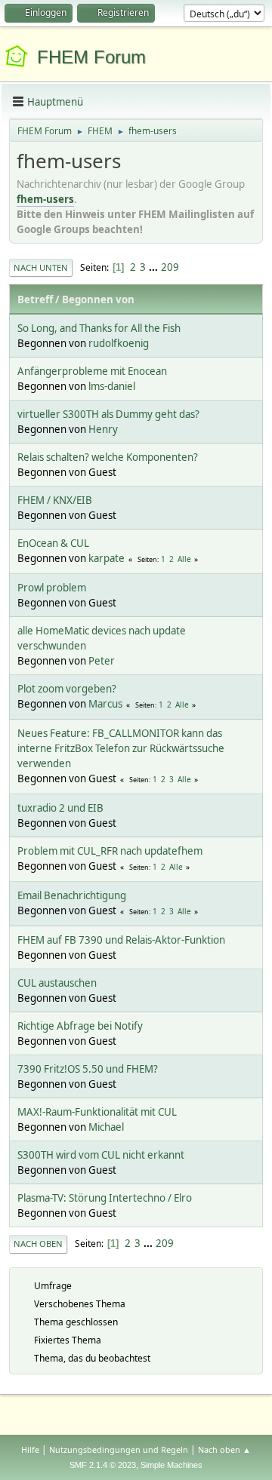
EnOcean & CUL (53, 543)
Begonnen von (98, 299)
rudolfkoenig (118, 343)
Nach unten (41, 267)
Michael (106, 1127)
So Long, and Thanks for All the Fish (99, 328)
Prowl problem (51, 587)
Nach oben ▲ (224, 1449)
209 (170, 267)
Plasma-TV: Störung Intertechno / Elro (104, 1198)
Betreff (35, 299)
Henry (103, 429)
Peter (101, 661)
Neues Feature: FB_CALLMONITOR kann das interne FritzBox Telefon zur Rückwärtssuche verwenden (120, 748)
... (154, 267)
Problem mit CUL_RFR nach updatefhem (109, 851)
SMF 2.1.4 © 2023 (103, 1464)
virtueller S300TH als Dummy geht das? (108, 414)
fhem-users (45, 199)
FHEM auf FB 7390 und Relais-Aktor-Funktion (121, 940)
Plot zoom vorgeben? (66, 688)
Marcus (105, 704)
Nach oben (38, 1243)
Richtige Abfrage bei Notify (80, 1026)
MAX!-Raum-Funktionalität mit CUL (97, 1112)
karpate (106, 558)
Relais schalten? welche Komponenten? (107, 457)
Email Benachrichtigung (71, 895)
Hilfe (30, 1449)
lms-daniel (111, 386)
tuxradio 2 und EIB (60, 808)
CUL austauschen (57, 983)
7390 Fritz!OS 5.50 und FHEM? (87, 1069)
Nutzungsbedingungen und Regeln (118, 1449)
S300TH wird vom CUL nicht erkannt (100, 1155)
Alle (184, 559)
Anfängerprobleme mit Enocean (92, 371)
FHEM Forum (91, 57)
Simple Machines (171, 1464)
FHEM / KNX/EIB (54, 500)
